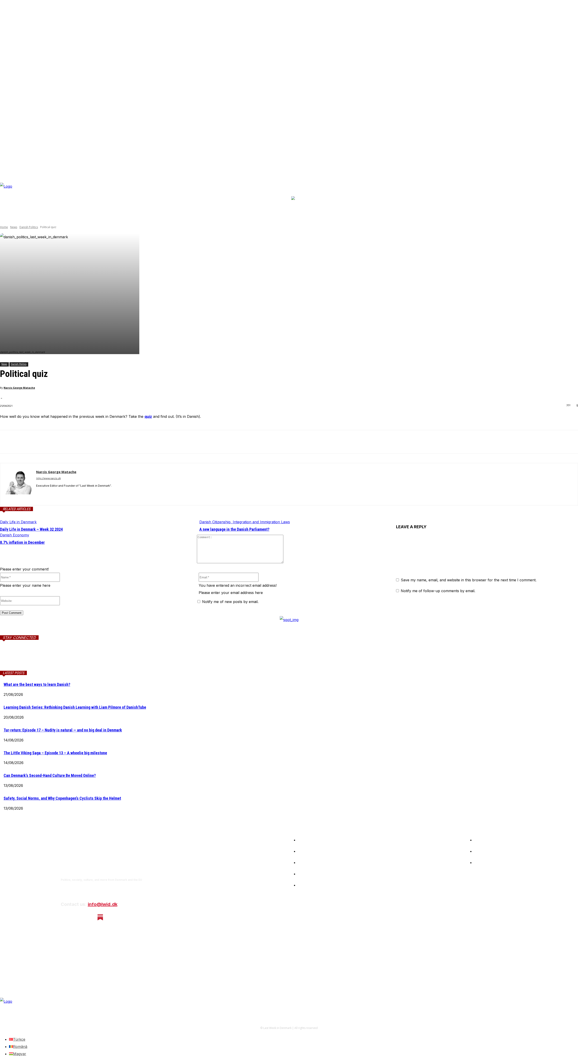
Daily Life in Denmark (18, 522)
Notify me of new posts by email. (230, 601)
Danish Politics (28, 227)
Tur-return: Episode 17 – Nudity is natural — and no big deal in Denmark (63, 730)
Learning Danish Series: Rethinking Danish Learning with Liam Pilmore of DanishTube (75, 707)
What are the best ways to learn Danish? (37, 684)
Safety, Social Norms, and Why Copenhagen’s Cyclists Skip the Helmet (62, 798)
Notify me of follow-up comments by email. (438, 591)
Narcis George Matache (19, 387)
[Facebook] (7, 441)
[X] (23, 441)
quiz (148, 416)
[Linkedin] (40, 441)
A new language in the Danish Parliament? (234, 529)
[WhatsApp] (56, 441)
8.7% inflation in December (22, 542)
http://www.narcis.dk (48, 478)
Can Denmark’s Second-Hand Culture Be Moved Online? (50, 775)
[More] (72, 442)
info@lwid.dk (102, 904)
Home (4, 227)
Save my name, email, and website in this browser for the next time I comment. (468, 580)
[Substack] (100, 917)
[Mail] (55, 658)
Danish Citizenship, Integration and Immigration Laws (244, 522)
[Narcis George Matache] (18, 484)
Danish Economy (14, 535)
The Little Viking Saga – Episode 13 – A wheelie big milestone (55, 752)
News (13, 227)
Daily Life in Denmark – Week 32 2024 (31, 529)
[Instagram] (76, 917)
